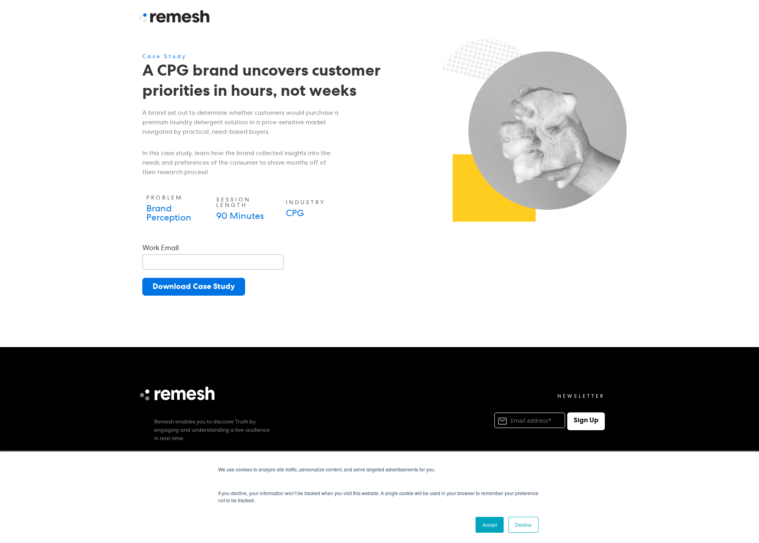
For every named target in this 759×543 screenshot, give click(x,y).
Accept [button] (489, 524)
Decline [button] (523, 524)
